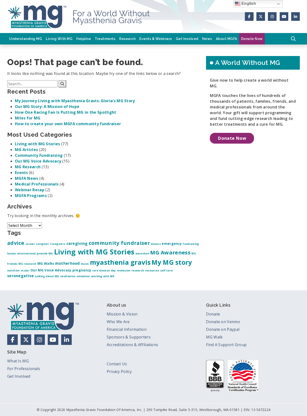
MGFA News (26, 178)
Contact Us (117, 363)
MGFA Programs (31, 195)
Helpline (83, 39)
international (26, 253)
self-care (166, 270)
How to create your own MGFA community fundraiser (68, 123)
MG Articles (26, 149)
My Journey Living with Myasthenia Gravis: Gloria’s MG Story (75, 100)
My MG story (172, 262)
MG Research (28, 166)
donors (156, 244)
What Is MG (18, 361)
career (30, 244)
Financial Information (127, 329)
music (85, 263)
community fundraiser (119, 242)
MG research (27, 263)
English (248, 3)
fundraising (191, 244)
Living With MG (59, 39)
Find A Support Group (226, 344)
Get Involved (187, 39)
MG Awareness (170, 252)
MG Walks (45, 263)
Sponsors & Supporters (129, 337)
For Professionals (23, 368)
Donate (213, 314)
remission (123, 270)
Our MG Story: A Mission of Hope (47, 106)
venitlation (67, 276)
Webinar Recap (29, 189)
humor (11, 253)
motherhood (67, 263)
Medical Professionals (37, 184)
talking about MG (47, 276)
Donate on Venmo (223, 321)
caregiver (42, 244)
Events (21, 172)
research (137, 270)
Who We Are (118, 321)
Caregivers (57, 244)
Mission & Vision (122, 314)
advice (15, 242)
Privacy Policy (119, 371)
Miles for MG (28, 118)
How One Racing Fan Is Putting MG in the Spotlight (65, 112)
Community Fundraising (39, 155)
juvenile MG (45, 253)
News (207, 39)
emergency (172, 243)
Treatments (105, 39)
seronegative (20, 275)
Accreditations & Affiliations (132, 344)
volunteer (83, 276)
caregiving (77, 243)
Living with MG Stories (37, 143)
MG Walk (214, 337)
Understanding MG (25, 39)
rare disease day (104, 270)
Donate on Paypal (222, 329)
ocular (25, 270)
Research (127, 39)
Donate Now (252, 39)
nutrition (13, 270)
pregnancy (81, 270)
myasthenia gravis (120, 262)
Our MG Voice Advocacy (38, 161)
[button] (293, 39)
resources (152, 270)
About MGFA (226, 39)
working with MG (103, 276)
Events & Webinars (155, 39)
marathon (142, 253)
